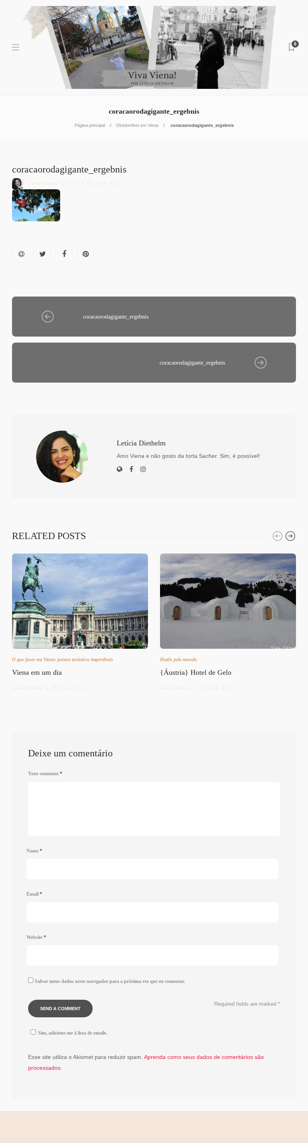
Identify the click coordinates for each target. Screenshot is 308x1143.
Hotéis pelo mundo (178, 659)
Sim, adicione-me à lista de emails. (72, 1033)
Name (34, 851)
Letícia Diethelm (43, 183)
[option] (80, 621)
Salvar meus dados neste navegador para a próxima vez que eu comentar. (110, 981)
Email (34, 894)
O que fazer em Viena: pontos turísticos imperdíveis (62, 659)
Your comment (45, 773)
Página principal (90, 125)
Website (36, 937)
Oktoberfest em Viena (137, 125)
